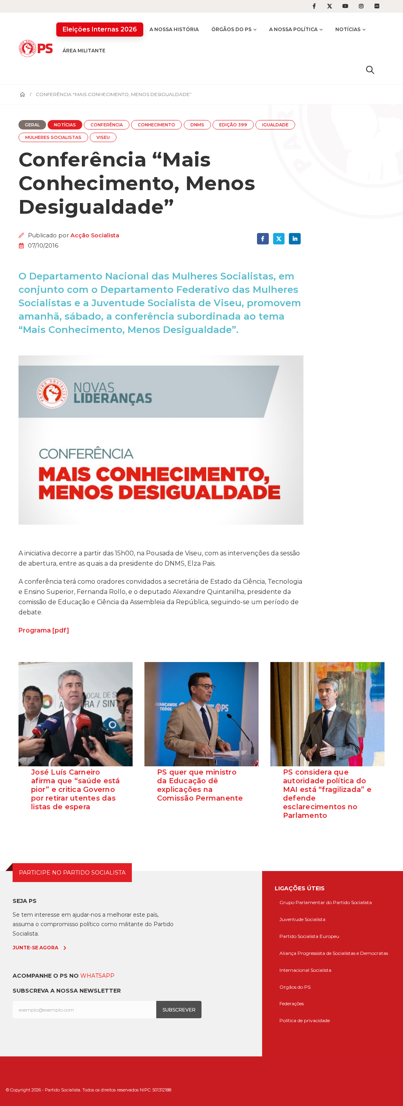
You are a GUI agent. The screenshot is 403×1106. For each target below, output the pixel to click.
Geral (32, 125)
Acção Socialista (94, 235)
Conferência (107, 125)
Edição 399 (233, 125)
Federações (291, 1003)
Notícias (347, 29)
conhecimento (156, 125)
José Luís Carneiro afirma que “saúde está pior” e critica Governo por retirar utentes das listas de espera (75, 789)
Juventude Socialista (302, 919)
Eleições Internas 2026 (100, 29)
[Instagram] (361, 6)
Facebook (262, 238)
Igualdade (275, 125)
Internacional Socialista (305, 970)
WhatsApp (97, 975)
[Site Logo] (37, 48)
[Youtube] (345, 6)
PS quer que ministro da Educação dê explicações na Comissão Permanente (200, 785)
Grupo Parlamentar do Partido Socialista (325, 902)
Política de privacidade (304, 1020)
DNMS (197, 125)
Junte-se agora (35, 948)
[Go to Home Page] (22, 94)
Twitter (279, 238)
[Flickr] (377, 6)
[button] (370, 69)
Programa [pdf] (43, 630)
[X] (329, 6)
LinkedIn (294, 238)
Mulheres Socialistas (53, 137)
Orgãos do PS (295, 987)
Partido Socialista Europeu (309, 936)
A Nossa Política (293, 29)
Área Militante (84, 51)
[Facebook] (314, 6)
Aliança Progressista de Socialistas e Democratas (333, 953)
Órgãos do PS (231, 29)
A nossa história (174, 29)
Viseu (103, 137)
